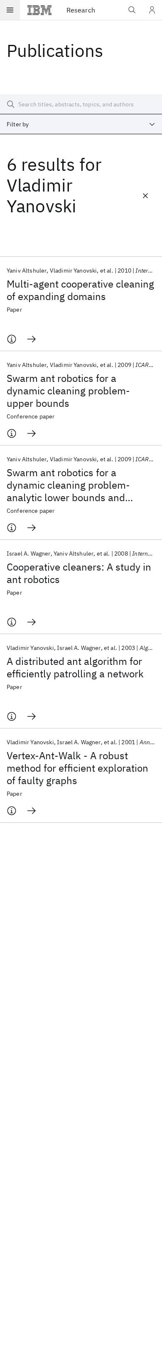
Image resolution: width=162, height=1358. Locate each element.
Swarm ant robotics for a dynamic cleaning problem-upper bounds (68, 390)
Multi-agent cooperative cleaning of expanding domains (80, 290)
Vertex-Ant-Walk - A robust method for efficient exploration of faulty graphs (77, 768)
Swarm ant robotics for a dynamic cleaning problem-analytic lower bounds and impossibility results (68, 485)
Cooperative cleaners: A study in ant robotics (79, 573)
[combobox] (81, 124)
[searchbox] (81, 104)
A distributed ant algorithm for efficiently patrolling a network (75, 667)
